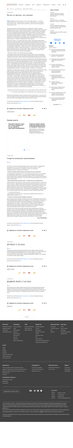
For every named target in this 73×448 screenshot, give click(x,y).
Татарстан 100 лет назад (7, 379)
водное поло (9, 306)
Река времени (5, 383)
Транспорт (15, 337)
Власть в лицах (52, 369)
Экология (37, 328)
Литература (63, 330)
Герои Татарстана (28, 328)
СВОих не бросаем (28, 330)
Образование (38, 330)
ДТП (51, 330)
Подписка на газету (62, 392)
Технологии (15, 338)
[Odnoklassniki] (38, 391)
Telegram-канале (27, 101)
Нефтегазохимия (16, 330)
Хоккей (4, 349)
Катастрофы (53, 326)
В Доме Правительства (7, 331)
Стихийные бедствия (55, 328)
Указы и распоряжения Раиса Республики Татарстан (13, 367)
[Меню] (63, 4)
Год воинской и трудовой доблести (42, 340)
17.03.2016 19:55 (10, 155)
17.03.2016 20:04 (10, 12)
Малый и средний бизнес (18, 340)
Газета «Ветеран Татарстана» (38, 369)
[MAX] (64, 43)
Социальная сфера (39, 335)
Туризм (14, 328)
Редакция (53, 396)
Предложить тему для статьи (11, 391)
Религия (37, 333)
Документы (6, 365)
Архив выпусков (61, 394)
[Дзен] (51, 43)
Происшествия (46, 4)
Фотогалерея (67, 367)
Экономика (27, 4)
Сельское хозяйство (17, 326)
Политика (21, 4)
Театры (62, 326)
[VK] (30, 391)
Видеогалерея (67, 369)
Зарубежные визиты (7, 328)
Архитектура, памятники (65, 331)
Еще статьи (27, 316)
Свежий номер (61, 396)
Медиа (66, 365)
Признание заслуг (6, 372)
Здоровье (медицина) (39, 326)
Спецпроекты (36, 365)
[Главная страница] (12, 5)
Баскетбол (5, 352)
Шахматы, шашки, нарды (8, 354)
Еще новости (56, 104)
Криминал (53, 331)
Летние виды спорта (7, 357)
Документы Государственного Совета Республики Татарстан (15, 369)
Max (22, 101)
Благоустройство (38, 338)
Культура (53, 4)
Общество (38, 4)
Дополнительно (53, 365)
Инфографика (67, 371)
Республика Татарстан (9, 377)
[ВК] (60, 43)
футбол (8, 269)
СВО (33, 4)
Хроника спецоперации (29, 326)
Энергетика (15, 331)
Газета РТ (54, 390)
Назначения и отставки (7, 326)
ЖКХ (36, 337)
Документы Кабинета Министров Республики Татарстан (14, 371)
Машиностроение (16, 333)
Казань (12, 269)
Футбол (4, 347)
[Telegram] (44, 108)
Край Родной (5, 381)
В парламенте (5, 330)
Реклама (53, 392)
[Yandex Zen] (41, 391)
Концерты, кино (64, 333)
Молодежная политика (39, 331)
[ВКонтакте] (42, 108)
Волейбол (5, 350)
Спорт (59, 4)
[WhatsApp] (46, 108)
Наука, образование (18, 8)
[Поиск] (65, 4)
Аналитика (5, 374)
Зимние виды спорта (7, 356)
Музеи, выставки (64, 328)
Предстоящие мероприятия (54, 367)
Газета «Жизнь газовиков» (37, 367)
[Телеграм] (55, 43)
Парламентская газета (36, 371)
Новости (51, 46)
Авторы (53, 394)
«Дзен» (19, 103)
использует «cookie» (22, 414)
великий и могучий (10, 111)
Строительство (16, 335)
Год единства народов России (41, 342)
